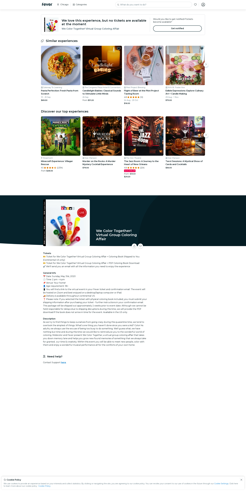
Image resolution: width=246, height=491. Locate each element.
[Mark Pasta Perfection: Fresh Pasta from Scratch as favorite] (77, 48)
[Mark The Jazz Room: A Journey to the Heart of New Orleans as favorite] (160, 119)
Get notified (177, 28)
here (63, 362)
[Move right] (206, 64)
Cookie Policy (44, 486)
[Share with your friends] (134, 246)
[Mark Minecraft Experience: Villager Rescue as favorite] (77, 119)
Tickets (176, 244)
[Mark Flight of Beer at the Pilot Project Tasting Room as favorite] (160, 48)
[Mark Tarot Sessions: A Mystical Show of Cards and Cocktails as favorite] (201, 119)
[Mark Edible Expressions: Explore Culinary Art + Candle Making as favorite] (201, 48)
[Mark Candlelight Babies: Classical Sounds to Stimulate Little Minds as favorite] (118, 48)
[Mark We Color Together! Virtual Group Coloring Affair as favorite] (140, 246)
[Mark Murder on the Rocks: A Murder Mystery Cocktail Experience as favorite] (118, 119)
